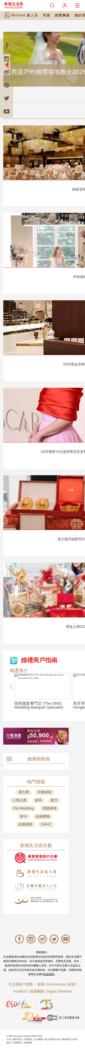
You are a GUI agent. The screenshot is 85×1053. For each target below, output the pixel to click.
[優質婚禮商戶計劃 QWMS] (36, 857)
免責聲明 (49, 974)
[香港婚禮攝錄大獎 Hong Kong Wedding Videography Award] (36, 900)
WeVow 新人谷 (25, 15)
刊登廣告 (28, 1039)
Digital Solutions (59, 991)
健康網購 (37, 991)
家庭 (71, 984)
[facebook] (6, 45)
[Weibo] (6, 71)
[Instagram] (6, 58)
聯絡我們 (66, 1039)
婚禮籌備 (62, 15)
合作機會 (38, 1039)
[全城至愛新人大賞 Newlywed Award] (36, 887)
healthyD (20, 991)
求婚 (46, 15)
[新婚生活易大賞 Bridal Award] (36, 873)
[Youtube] (6, 111)
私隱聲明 (17, 1042)
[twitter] (6, 98)
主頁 (9, 1039)
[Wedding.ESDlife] (13, 5)
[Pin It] (6, 85)
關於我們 (17, 1039)
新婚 (40, 984)
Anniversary (56, 984)
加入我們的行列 (52, 1039)
